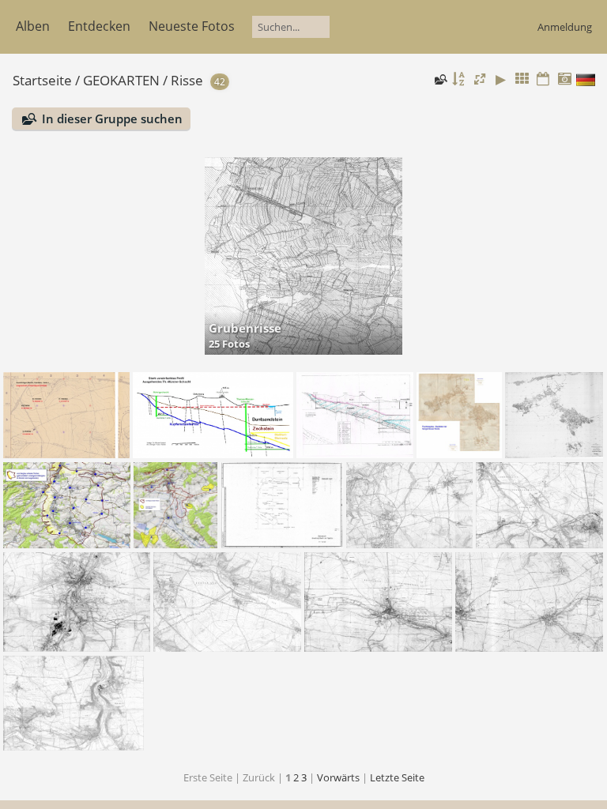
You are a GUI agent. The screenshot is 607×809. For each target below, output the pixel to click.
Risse (187, 80)
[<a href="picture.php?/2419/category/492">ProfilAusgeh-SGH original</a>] (355, 415)
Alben (33, 26)
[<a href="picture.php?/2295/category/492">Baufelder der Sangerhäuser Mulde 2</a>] (175, 505)
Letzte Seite (397, 777)
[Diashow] (501, 79)
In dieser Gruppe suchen (112, 118)
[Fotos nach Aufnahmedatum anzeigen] (564, 79)
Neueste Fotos (192, 26)
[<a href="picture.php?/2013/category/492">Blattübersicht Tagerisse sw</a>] (282, 505)
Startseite (42, 80)
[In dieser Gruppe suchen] (439, 79)
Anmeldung (564, 27)
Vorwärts (338, 777)
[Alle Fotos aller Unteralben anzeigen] (522, 79)
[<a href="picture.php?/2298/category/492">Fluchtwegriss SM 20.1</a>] (460, 415)
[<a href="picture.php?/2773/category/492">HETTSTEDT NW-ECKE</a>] (66, 415)
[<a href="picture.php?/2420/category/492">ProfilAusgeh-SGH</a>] (213, 415)
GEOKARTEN (121, 80)
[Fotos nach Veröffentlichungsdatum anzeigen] (542, 79)
